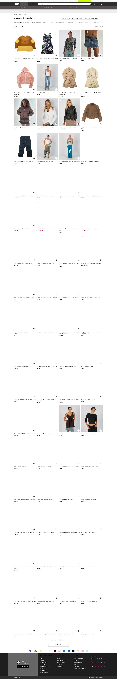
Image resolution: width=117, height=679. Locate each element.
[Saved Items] (97, 4)
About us (58, 658)
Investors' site (59, 664)
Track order (42, 660)
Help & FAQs (95, 1)
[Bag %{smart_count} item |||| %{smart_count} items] (101, 4)
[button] (92, 662)
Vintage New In (66, 18)
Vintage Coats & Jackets (77, 18)
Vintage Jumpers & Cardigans (92, 18)
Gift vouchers (76, 660)
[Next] (101, 18)
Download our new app (84, 1)
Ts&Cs (96, 677)
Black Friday (76, 664)
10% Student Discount (44, 666)
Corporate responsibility (61, 662)
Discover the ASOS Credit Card (80, 668)
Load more (58, 644)
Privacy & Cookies (90, 677)
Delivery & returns (43, 662)
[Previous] (60, 18)
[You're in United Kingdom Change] (101, 1)
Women (20, 14)
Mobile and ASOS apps (78, 658)
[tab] (16, 7)
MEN (32, 4)
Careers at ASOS (60, 660)
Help (41, 658)
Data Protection (43, 670)
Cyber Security (60, 666)
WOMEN (24, 4)
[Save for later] (34, 55)
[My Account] (94, 4)
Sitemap (41, 668)
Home (15, 14)
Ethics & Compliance (44, 672)
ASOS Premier (43, 664)
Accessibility (100, 677)
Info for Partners (77, 666)
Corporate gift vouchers (78, 662)
